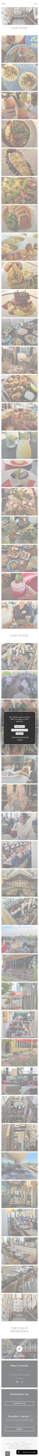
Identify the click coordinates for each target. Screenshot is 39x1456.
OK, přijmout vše (19, 726)
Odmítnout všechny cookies (19, 730)
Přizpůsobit (19, 733)
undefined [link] (20, 740)
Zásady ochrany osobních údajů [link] (20, 737)
